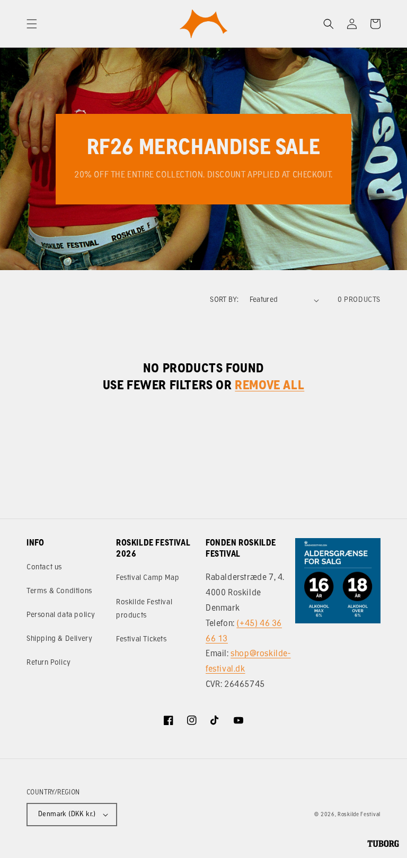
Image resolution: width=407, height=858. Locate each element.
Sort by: (224, 300)
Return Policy (48, 663)
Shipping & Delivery (59, 639)
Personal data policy (60, 615)
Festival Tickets (141, 640)
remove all (269, 386)
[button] (31, 23)
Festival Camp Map (147, 578)
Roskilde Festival (359, 815)
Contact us (44, 567)
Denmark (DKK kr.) (67, 814)
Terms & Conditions (59, 591)
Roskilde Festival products (144, 609)
